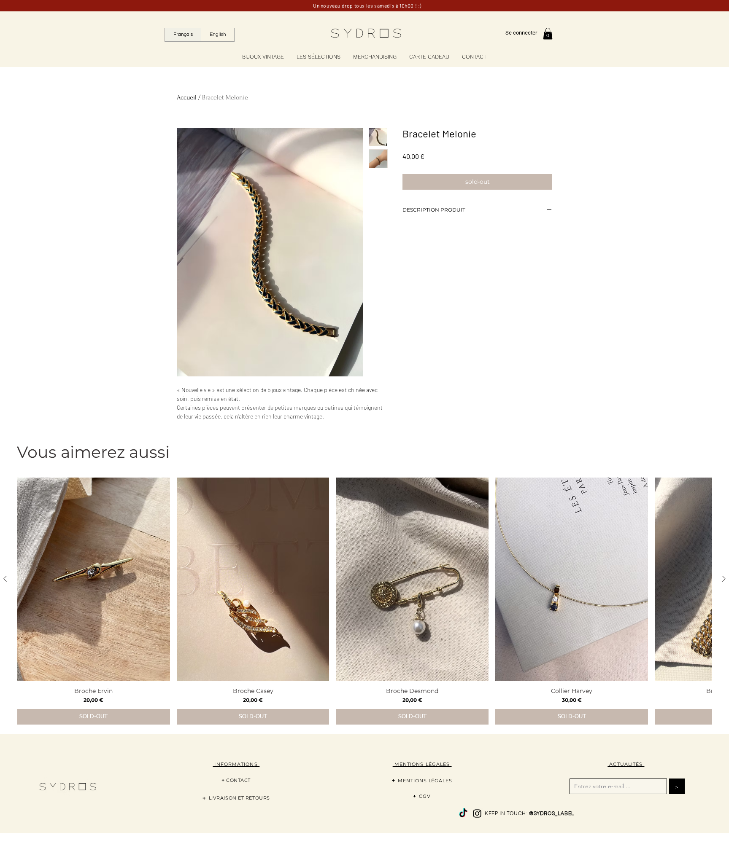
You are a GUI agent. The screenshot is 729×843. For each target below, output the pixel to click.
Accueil (187, 97)
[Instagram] (477, 813)
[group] (364, 601)
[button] (548, 33)
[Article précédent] (5, 579)
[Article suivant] (724, 579)
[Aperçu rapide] (93, 579)
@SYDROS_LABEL (552, 813)
